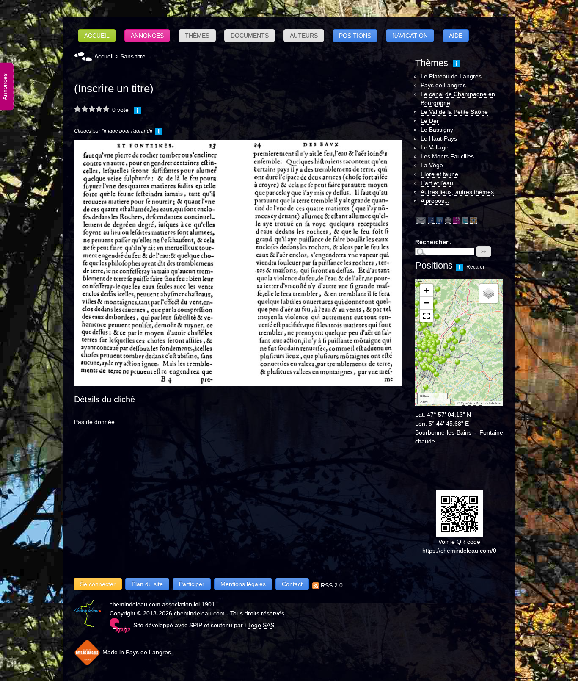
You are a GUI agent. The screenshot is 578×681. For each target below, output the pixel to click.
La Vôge (432, 165)
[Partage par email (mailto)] (421, 220)
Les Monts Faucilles (447, 156)
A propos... (435, 200)
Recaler (475, 267)
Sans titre (133, 56)
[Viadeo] (473, 220)
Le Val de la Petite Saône (454, 111)
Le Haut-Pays (439, 138)
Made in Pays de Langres (136, 652)
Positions (355, 35)
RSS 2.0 (331, 585)
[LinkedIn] (439, 220)
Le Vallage (435, 147)
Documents (250, 35)
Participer (191, 584)
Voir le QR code (459, 541)
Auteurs (304, 35)
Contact (292, 584)
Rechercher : (433, 241)
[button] (422, 390)
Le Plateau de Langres (451, 76)
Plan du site (147, 584)
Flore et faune (439, 174)
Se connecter (98, 584)
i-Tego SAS (259, 625)
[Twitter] (465, 220)
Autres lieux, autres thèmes (457, 191)
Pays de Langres (443, 85)
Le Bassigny (437, 129)
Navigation (410, 35)
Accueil (97, 35)
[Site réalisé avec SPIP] (120, 625)
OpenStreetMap (472, 403)
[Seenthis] (456, 220)
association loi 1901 (188, 604)
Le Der (430, 120)
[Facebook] (431, 220)
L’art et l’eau (437, 183)
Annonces (147, 35)
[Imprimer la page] (448, 220)
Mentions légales (243, 584)
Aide (455, 35)
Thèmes (197, 35)
